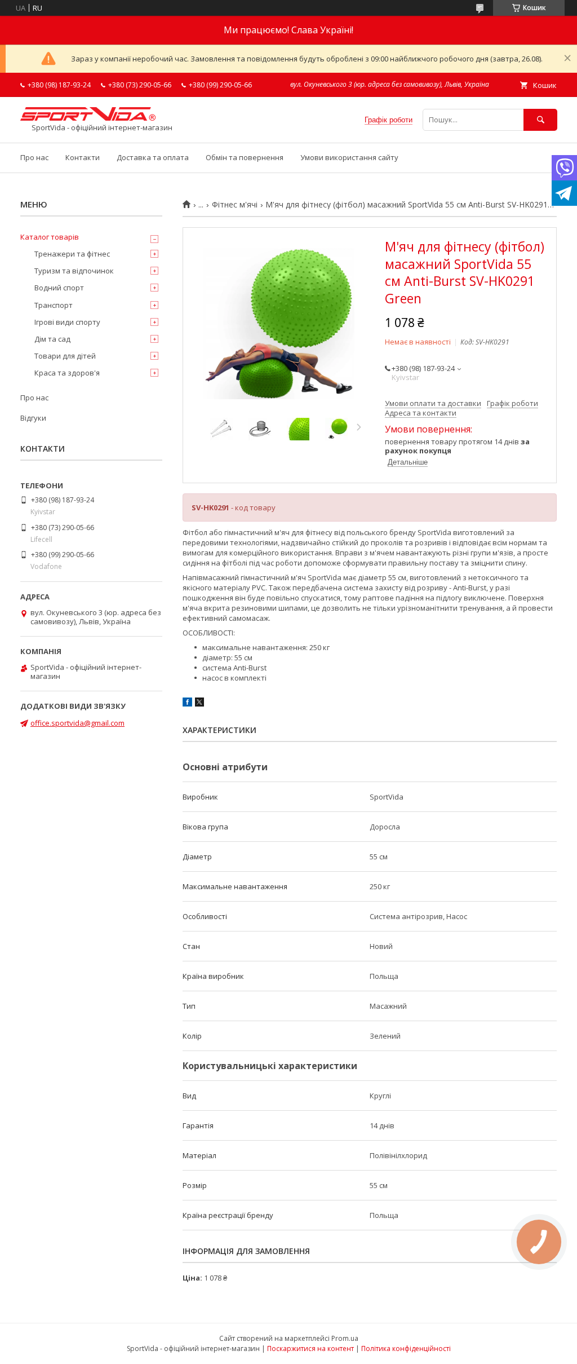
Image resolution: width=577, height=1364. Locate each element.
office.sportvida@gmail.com (77, 722)
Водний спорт (59, 287)
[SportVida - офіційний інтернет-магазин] (88, 118)
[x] (199, 704)
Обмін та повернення (244, 157)
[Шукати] (540, 120)
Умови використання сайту (349, 157)
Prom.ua (344, 1338)
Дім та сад (52, 339)
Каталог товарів (49, 237)
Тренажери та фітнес (72, 254)
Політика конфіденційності (406, 1348)
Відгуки (33, 418)
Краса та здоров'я (67, 373)
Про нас (34, 157)
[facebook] (187, 704)
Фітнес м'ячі (235, 204)
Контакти (82, 157)
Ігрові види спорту (67, 322)
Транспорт (53, 305)
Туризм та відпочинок (74, 271)
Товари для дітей (65, 356)
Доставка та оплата (153, 157)
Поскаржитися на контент (310, 1348)
